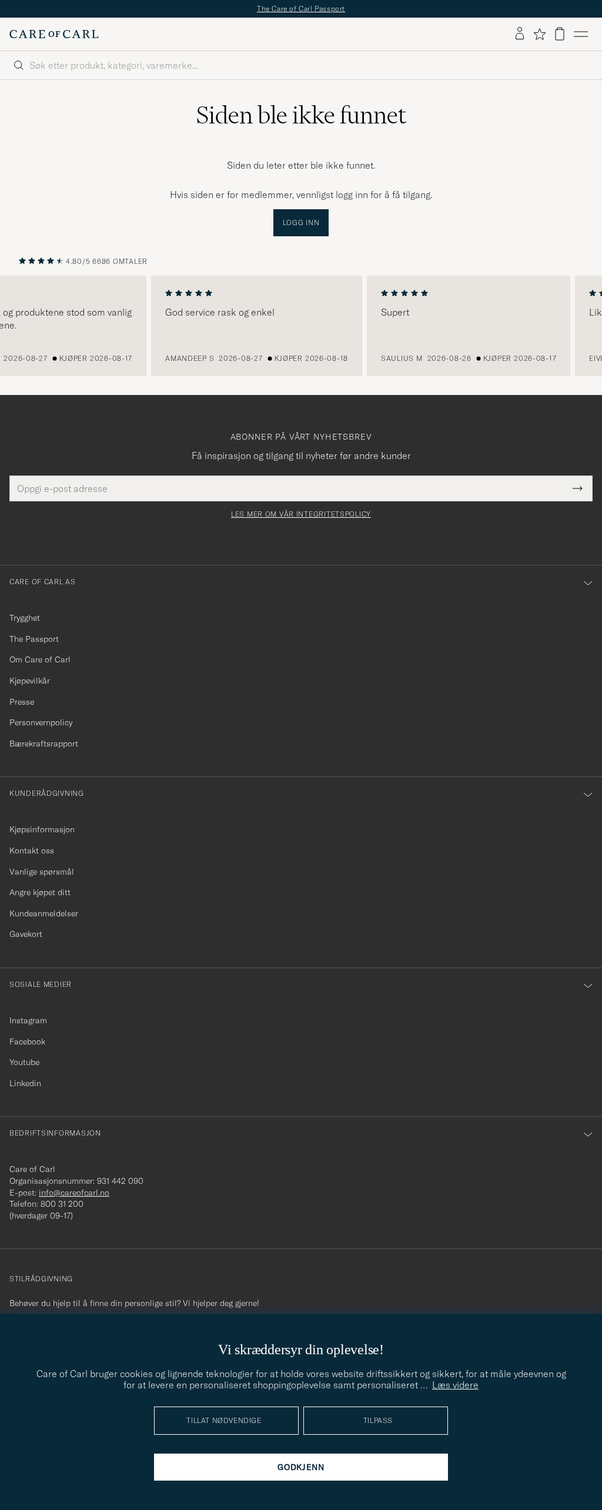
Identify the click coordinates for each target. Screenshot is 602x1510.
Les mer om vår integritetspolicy (301, 514)
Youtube (24, 1062)
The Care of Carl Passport (301, 8)
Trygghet (24, 617)
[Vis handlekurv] (559, 33)
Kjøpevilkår (29, 680)
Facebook (27, 1041)
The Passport (34, 639)
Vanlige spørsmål (41, 871)
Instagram (28, 1020)
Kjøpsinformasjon (42, 829)
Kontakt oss (31, 850)
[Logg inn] (520, 34)
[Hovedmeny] (581, 34)
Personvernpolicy (40, 722)
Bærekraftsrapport (43, 743)
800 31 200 (62, 1203)
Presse (21, 702)
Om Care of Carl (40, 659)
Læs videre (455, 1385)
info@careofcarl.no (74, 1192)
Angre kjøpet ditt (40, 892)
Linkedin (25, 1083)
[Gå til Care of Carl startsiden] (54, 34)
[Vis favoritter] (539, 34)
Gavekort (25, 934)
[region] (301, 326)
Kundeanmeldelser (43, 913)
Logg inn (301, 222)
